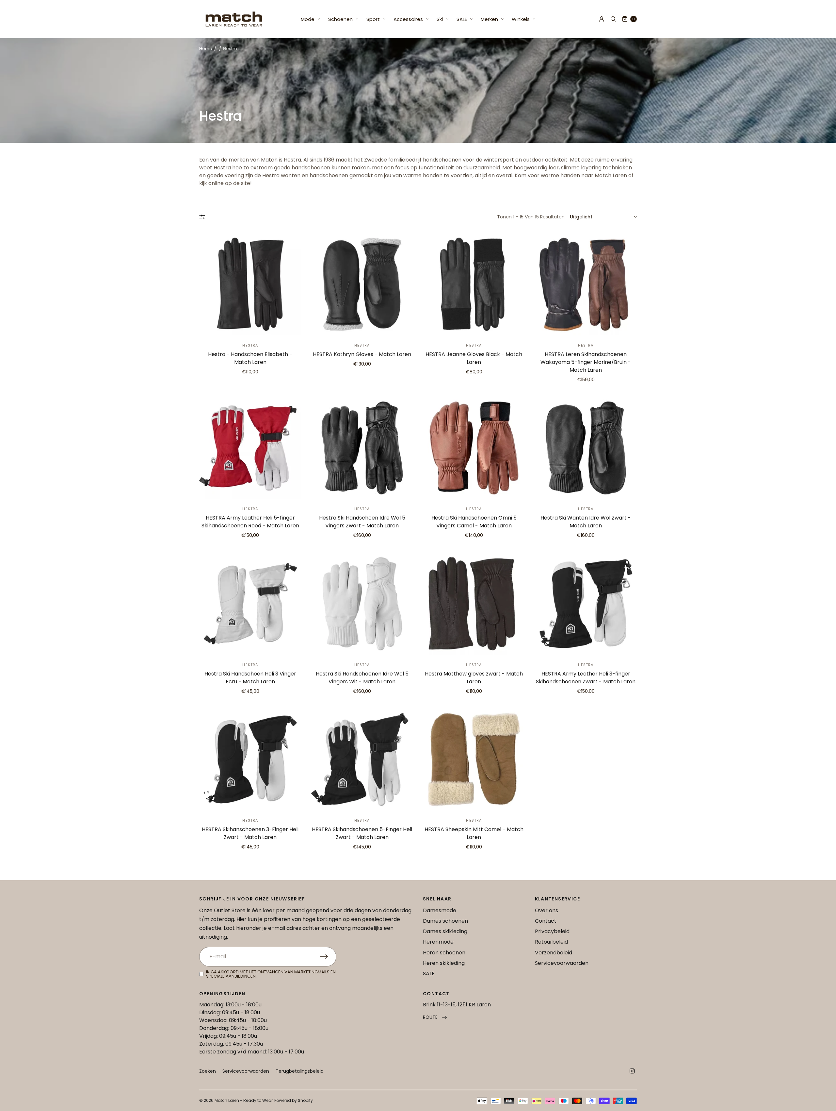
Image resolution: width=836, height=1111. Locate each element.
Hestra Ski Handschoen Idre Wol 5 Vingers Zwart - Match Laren (362, 521)
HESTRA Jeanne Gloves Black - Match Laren (474, 358)
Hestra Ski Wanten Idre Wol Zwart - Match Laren (585, 521)
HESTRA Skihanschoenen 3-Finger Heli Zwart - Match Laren (250, 833)
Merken (489, 19)
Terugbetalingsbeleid (300, 1071)
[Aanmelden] (328, 956)
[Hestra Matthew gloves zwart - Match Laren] (474, 604)
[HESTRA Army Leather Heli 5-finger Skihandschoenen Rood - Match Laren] (250, 448)
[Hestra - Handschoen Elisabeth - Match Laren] (250, 284)
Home (205, 48)
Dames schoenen (445, 921)
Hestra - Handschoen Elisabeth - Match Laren (250, 358)
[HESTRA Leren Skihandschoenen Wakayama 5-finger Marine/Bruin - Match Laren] (586, 284)
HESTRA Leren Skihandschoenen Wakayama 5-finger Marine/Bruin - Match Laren (585, 362)
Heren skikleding (444, 963)
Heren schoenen (444, 952)
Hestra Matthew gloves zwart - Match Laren (474, 677)
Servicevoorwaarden (561, 963)
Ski (440, 19)
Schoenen (340, 19)
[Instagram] (632, 1071)
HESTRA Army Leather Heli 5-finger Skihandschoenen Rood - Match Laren (250, 521)
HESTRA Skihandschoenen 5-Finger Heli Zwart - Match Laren (362, 833)
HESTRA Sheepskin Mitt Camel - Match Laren (474, 833)
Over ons (546, 910)
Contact (545, 921)
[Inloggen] (601, 18)
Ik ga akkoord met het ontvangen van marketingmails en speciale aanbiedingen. (271, 974)
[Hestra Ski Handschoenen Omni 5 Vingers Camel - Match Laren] (474, 448)
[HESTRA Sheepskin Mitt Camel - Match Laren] (474, 760)
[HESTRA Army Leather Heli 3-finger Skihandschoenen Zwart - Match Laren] (586, 604)
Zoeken (207, 1071)
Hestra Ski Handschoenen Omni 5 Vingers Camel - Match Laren (474, 521)
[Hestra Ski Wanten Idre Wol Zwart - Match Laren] (586, 448)
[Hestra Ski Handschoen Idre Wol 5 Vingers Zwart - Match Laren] (362, 448)
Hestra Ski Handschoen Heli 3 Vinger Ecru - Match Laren (250, 677)
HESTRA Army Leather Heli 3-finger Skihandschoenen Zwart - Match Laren (585, 677)
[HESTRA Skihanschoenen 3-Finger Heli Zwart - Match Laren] (250, 760)
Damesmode (439, 910)
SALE (462, 19)
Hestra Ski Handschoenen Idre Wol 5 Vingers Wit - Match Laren (362, 677)
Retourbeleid (551, 942)
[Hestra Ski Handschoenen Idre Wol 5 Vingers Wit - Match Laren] (362, 604)
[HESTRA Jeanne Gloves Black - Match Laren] (474, 284)
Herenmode (438, 942)
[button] (435, 1017)
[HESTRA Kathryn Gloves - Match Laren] (362, 284)
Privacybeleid (552, 931)
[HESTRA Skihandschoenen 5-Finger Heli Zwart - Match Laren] (362, 760)
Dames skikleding (445, 931)
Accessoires (408, 19)
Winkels (521, 19)
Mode (307, 19)
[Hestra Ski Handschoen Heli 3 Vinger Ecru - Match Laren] (250, 604)
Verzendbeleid (553, 952)
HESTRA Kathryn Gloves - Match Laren (362, 354)
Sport (373, 19)
